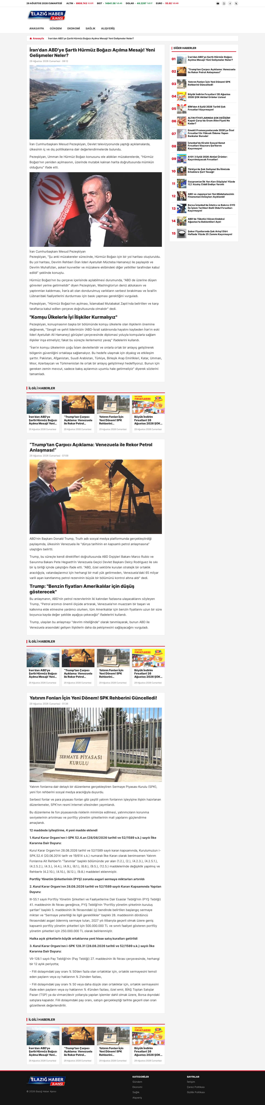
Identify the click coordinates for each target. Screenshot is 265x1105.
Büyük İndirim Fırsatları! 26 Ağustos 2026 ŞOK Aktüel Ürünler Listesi (147, 420)
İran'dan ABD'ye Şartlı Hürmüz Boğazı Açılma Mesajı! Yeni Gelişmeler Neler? (43, 420)
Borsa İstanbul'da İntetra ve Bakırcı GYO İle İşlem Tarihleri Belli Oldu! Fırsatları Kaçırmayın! (211, 208)
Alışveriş (108, 28)
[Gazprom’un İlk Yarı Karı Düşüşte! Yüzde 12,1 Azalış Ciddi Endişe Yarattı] (181, 183)
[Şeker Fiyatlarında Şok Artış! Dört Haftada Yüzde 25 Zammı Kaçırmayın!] (181, 233)
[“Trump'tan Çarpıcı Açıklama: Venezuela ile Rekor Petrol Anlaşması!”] (78, 404)
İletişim (191, 1081)
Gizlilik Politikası (196, 1092)
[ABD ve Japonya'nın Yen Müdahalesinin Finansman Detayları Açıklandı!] (181, 196)
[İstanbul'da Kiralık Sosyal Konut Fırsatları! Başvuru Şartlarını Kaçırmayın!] (181, 146)
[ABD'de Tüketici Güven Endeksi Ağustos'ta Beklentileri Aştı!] (181, 221)
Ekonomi (73, 28)
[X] (236, 3)
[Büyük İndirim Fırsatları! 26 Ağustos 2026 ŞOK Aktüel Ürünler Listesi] (148, 404)
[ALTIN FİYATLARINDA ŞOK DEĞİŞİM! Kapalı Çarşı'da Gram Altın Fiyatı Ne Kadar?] (181, 121)
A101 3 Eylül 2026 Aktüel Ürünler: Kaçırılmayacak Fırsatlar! (208, 158)
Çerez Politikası (196, 1087)
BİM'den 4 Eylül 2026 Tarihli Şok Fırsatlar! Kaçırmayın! (207, 108)
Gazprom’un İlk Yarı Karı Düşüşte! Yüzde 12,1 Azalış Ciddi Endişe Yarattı (211, 183)
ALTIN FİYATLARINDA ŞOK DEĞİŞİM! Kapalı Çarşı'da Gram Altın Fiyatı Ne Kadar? (209, 121)
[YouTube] (217, 3)
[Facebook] (230, 3)
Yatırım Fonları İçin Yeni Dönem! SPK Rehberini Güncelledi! (111, 420)
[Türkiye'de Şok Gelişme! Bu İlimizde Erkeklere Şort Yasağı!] (181, 171)
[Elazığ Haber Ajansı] (46, 16)
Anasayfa (36, 28)
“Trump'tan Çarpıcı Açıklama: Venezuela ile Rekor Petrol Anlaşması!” (78, 420)
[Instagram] (224, 3)
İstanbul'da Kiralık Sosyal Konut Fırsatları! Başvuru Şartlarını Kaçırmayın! (206, 146)
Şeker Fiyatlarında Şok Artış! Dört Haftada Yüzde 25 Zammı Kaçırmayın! (210, 233)
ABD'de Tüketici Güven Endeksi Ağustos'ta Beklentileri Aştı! (206, 220)
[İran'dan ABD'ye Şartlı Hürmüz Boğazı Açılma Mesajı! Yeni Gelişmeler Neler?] (43, 404)
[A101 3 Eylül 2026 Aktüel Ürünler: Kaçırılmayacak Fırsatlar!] (181, 158)
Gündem (56, 28)
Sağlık (90, 28)
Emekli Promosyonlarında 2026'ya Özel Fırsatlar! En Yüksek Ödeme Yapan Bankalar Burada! (211, 133)
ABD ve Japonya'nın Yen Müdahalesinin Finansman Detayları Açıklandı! (211, 195)
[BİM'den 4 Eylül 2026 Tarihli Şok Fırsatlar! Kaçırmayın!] (181, 108)
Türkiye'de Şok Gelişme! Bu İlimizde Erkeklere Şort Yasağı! (209, 170)
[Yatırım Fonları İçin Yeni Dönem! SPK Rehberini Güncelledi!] (113, 404)
